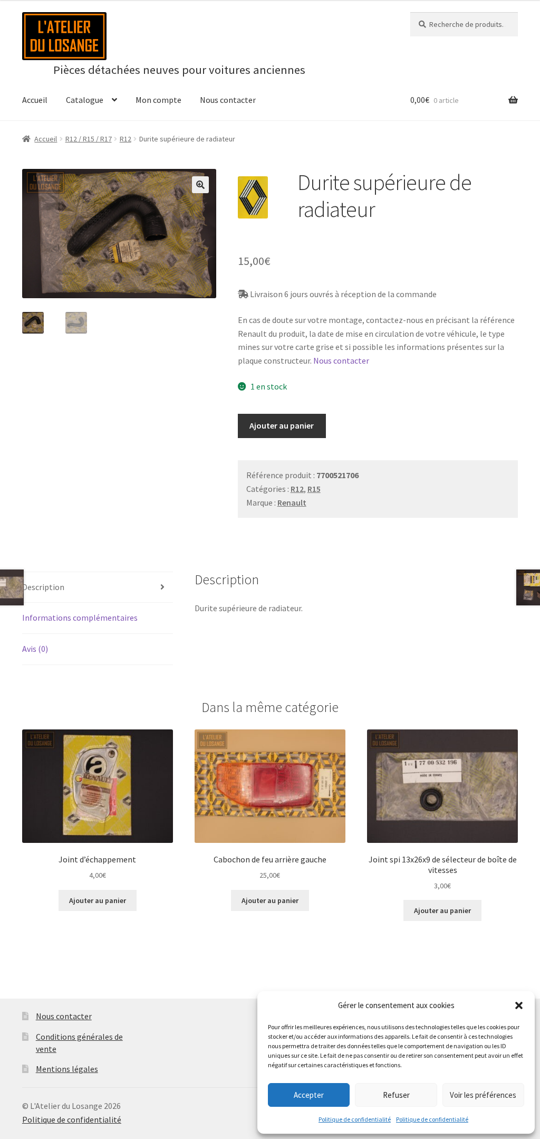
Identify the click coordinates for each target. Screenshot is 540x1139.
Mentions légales (67, 1069)
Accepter (309, 1095)
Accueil (34, 99)
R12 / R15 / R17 (88, 139)
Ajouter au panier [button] (97, 900)
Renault (291, 502)
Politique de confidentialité (355, 1119)
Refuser (396, 1095)
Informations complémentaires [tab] (80, 617)
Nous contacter (228, 99)
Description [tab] (43, 587)
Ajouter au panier (281, 425)
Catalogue (84, 99)
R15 (314, 488)
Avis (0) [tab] (35, 648)
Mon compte (158, 99)
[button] (519, 1005)
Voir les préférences (483, 1095)
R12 (125, 139)
